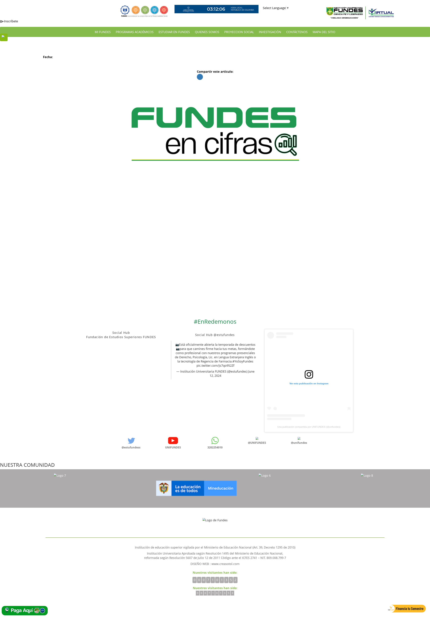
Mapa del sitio (324, 32)
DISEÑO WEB (200, 564)
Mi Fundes (103, 32)
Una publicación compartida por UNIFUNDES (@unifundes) (308, 426)
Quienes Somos (207, 32)
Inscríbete (11, 21)
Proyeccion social (239, 32)
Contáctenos (297, 32)
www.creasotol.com (225, 564)
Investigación (270, 32)
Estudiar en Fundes (174, 32)
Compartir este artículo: (215, 72)
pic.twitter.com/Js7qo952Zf (215, 365)
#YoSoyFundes (242, 361)
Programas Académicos (135, 32)
